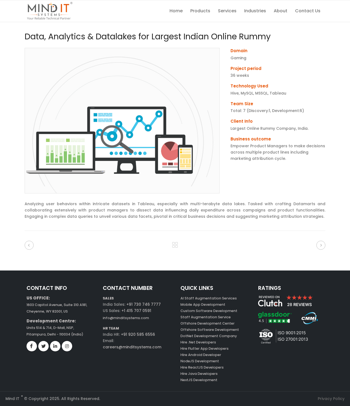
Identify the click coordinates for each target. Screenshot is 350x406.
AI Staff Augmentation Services (208, 298)
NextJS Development (198, 380)
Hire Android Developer (200, 354)
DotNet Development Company (208, 336)
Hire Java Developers (199, 373)
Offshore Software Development (209, 329)
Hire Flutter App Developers (204, 348)
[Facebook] (31, 346)
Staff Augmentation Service (205, 317)
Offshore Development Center (207, 323)
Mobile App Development (202, 304)
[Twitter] (43, 346)
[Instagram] (67, 346)
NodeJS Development (199, 361)
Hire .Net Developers (198, 342)
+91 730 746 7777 (143, 304)
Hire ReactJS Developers (202, 367)
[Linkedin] (55, 346)
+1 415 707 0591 (136, 310)
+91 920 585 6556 (137, 334)
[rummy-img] (122, 192)
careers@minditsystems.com (132, 347)
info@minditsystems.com (126, 318)
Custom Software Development (208, 310)
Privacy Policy (331, 398)
